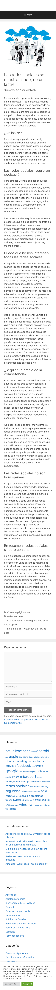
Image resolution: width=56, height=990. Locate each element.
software (16, 796)
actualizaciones (17, 751)
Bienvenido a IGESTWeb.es (20, 903)
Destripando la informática (19, 957)
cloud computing (16, 761)
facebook (24, 766)
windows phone (42, 805)
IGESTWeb (11, 961)
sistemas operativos (33, 791)
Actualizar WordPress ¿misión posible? (26, 864)
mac (7, 777)
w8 (48, 800)
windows (27, 804)
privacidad (46, 782)
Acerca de (11, 894)
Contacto (10, 907)
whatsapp (14, 805)
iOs (40, 771)
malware (14, 777)
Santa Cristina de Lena (17, 927)
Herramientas (12, 915)
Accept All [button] (27, 984)
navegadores (13, 781)
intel (20, 772)
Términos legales (14, 935)
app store (23, 757)
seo (23, 791)
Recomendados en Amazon (20, 923)
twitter (17, 799)
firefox (39, 765)
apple (13, 756)
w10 (7, 805)
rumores (34, 786)
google (11, 771)
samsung (43, 786)
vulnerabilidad (38, 799)
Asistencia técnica (15, 899)
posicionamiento (34, 782)
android (42, 751)
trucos (8, 799)
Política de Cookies (15, 919)
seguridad (13, 791)
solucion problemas (31, 795)
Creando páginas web (19, 612)
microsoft (28, 776)
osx (24, 781)
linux (45, 771)
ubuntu (25, 800)
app (6, 757)
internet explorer (30, 772)
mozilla (39, 777)
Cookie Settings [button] (11, 984)
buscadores (35, 757)
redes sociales (15, 616)
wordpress (10, 808)
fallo (33, 766)
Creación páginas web (17, 911)
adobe (33, 752)
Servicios (10, 931)
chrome (45, 757)
